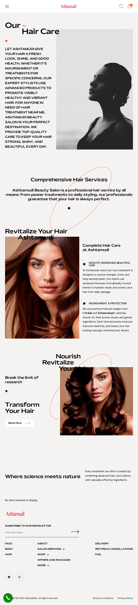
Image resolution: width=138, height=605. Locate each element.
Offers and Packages (54, 560)
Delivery (102, 544)
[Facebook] (9, 577)
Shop (41, 554)
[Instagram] (19, 577)
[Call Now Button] (8, 597)
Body (9, 549)
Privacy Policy (125, 598)
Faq (98, 554)
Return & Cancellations (114, 549)
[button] (7, 6)
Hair (8, 554)
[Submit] (75, 532)
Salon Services (49, 549)
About (43, 544)
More (42, 565)
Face (8, 544)
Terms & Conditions (103, 598)
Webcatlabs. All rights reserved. (41, 598)
